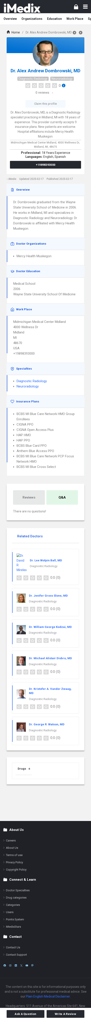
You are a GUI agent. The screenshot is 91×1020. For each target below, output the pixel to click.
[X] (21, 965)
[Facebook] (4, 965)
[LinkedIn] (15, 965)
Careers (11, 840)
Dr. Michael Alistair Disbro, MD (50, 658)
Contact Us (13, 947)
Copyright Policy (16, 869)
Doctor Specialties (18, 890)
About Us (12, 847)
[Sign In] (76, 6)
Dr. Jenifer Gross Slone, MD (48, 595)
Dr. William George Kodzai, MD (50, 627)
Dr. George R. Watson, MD (46, 724)
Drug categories (16, 897)
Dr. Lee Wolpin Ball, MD (46, 560)
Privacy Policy (14, 862)
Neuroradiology (62, 78)
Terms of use (14, 855)
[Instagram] (10, 965)
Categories (13, 904)
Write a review (65, 1014)
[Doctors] (22, 8)
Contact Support (16, 954)
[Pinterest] (32, 965)
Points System (15, 919)
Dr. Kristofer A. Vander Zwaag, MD (50, 691)
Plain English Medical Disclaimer (48, 996)
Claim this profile (45, 103)
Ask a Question (25, 1014)
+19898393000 (45, 164)
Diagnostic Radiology (33, 78)
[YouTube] (26, 965)
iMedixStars (13, 926)
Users (9, 912)
